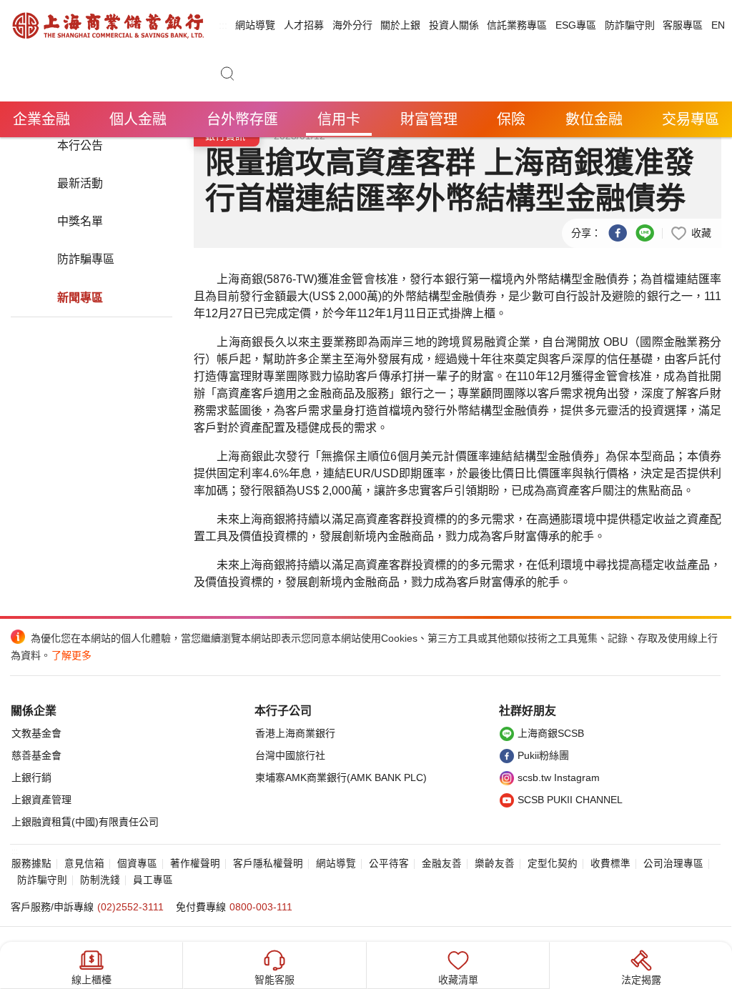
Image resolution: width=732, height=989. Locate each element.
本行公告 (80, 145)
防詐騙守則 (630, 25)
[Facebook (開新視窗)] (618, 232)
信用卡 (338, 119)
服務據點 (31, 863)
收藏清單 (458, 979)
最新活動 (80, 183)
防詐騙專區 (85, 259)
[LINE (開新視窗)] (645, 232)
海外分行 (352, 25)
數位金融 (594, 119)
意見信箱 (84, 863)
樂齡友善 (495, 863)
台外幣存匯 (242, 119)
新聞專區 (80, 298)
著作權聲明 (195, 863)
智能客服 (274, 979)
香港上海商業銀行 (295, 733)
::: (223, 25)
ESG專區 (575, 25)
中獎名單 (80, 221)
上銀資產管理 (41, 799)
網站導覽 (255, 25)
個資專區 (137, 863)
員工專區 (153, 880)
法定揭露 (641, 979)
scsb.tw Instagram (559, 777)
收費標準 (610, 863)
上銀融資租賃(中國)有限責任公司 (85, 822)
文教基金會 (36, 733)
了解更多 (71, 655)
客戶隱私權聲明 (268, 863)
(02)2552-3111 (130, 907)
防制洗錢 (100, 880)
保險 (511, 119)
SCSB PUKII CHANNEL (570, 799)
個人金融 (138, 119)
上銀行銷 (31, 777)
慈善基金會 (36, 755)
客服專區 (683, 25)
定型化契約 (553, 863)
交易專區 (690, 119)
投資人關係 (454, 25)
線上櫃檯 (91, 979)
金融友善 (442, 863)
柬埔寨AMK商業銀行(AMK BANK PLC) (341, 777)
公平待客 (389, 863)
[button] (690, 232)
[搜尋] (227, 76)
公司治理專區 (673, 863)
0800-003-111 (260, 907)
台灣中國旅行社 (290, 755)
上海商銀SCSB (551, 733)
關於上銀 (400, 25)
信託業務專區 (517, 25)
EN (718, 25)
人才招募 (304, 25)
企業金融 (41, 119)
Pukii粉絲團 (543, 755)
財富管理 (429, 119)
